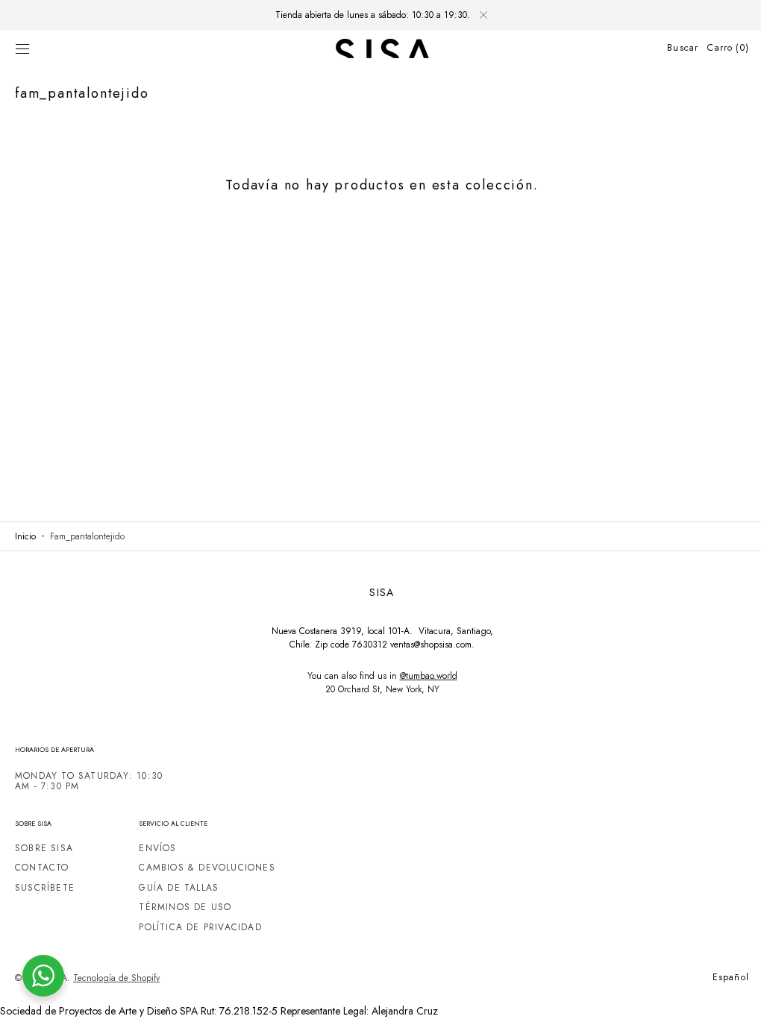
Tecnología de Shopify (116, 978)
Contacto (42, 867)
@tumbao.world (422, 676)
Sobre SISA (44, 849)
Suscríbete (45, 887)
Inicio (25, 536)
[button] (22, 48)
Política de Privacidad (200, 927)
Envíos (157, 849)
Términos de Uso (185, 907)
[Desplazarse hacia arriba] (730, 996)
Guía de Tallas (179, 887)
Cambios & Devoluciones (207, 867)
